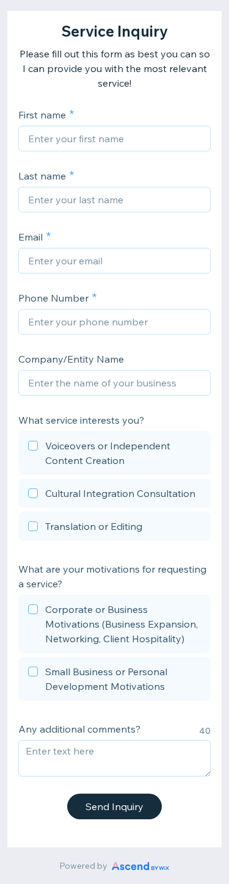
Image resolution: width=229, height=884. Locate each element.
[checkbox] (114, 455)
